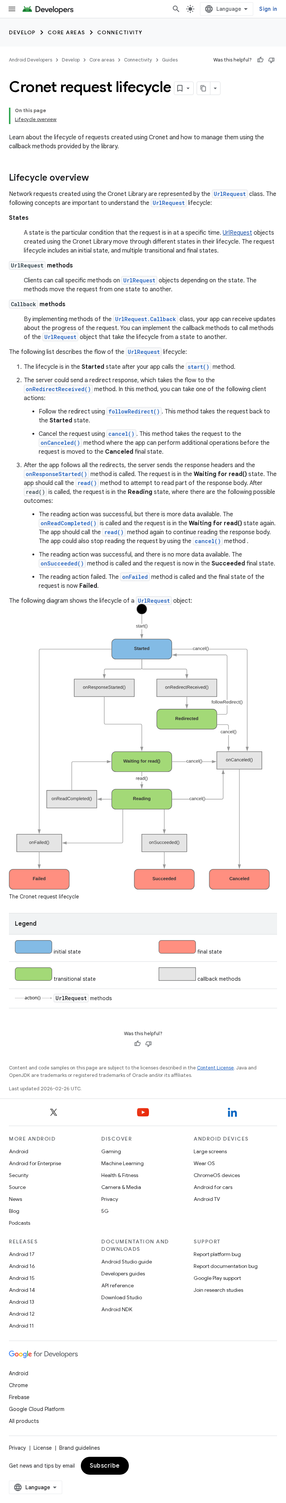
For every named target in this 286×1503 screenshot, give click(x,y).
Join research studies (218, 1290)
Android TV (207, 1199)
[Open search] (176, 8)
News (15, 1199)
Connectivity (120, 32)
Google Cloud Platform (36, 1409)
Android (18, 1151)
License (43, 1448)
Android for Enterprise (35, 1163)
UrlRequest (237, 233)
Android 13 (21, 1302)
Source (17, 1187)
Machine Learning (122, 1163)
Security (18, 1175)
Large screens (210, 1151)
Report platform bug (217, 1254)
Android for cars (213, 1187)
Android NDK (116, 1309)
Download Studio (121, 1297)
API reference (117, 1285)
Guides (170, 60)
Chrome (18, 1385)
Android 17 (22, 1254)
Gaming (111, 1151)
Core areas (66, 32)
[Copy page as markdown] (203, 88)
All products (24, 1421)
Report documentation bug (226, 1266)
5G (105, 1211)
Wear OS (204, 1163)
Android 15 (22, 1278)
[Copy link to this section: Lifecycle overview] (96, 178)
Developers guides (123, 1273)
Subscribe (105, 1465)
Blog (14, 1211)
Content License (215, 1068)
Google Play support (217, 1278)
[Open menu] (11, 9)
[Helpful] (260, 60)
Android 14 (22, 1290)
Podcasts (19, 1223)
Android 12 (22, 1313)
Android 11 (21, 1325)
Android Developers (30, 60)
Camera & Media (121, 1187)
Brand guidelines (79, 1448)
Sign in (268, 9)
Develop (22, 32)
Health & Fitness (119, 1175)
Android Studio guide (126, 1261)
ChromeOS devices (217, 1175)
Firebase (19, 1397)
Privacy (109, 1199)
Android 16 (22, 1266)
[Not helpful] (271, 60)
